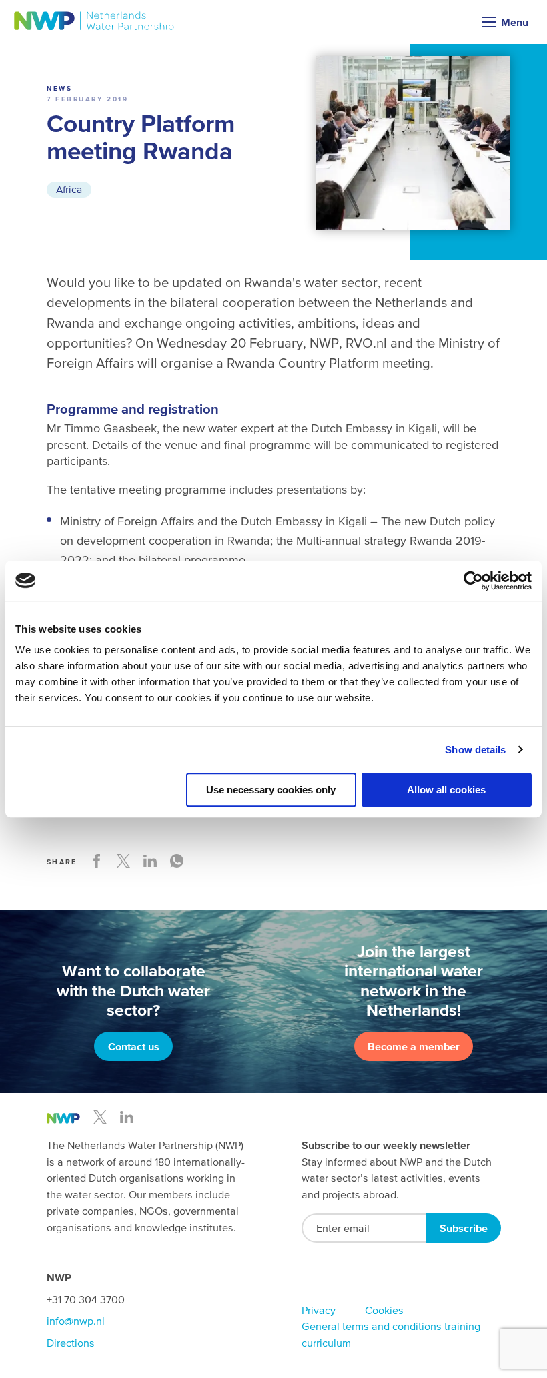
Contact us (133, 1046)
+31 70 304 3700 (86, 1299)
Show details (475, 749)
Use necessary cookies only (271, 789)
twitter (100, 1117)
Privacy (319, 1310)
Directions (71, 1343)
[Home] (94, 21)
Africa (69, 189)
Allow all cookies (446, 789)
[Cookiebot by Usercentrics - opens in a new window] (473, 581)
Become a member (414, 1046)
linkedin (126, 1117)
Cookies (384, 1310)
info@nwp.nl (76, 1321)
